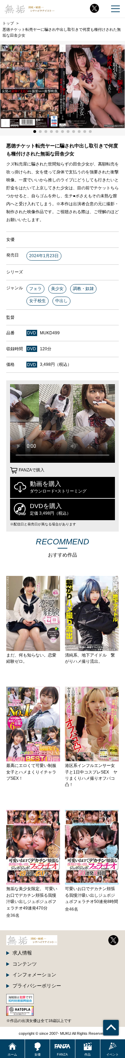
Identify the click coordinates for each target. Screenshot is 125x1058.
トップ (8, 23)
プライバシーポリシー (36, 985)
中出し (61, 301)
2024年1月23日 (44, 256)
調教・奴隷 (83, 289)
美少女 (57, 289)
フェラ (35, 289)
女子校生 (37, 301)
